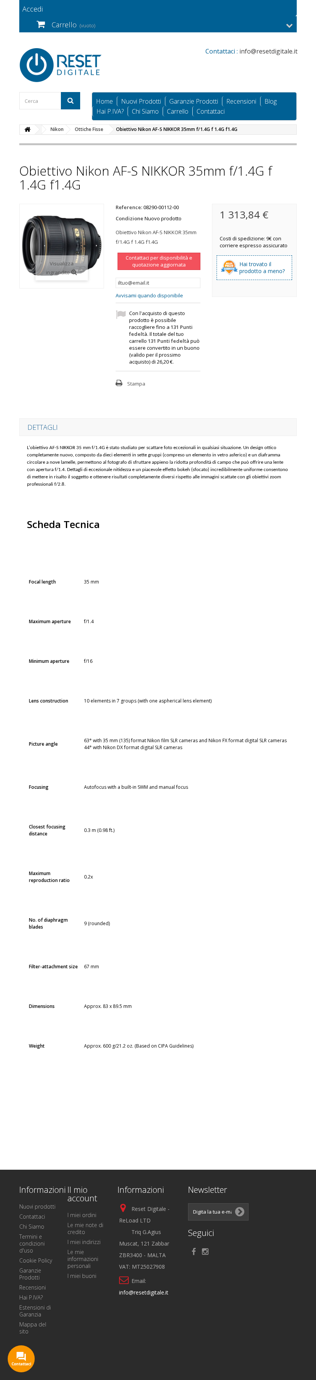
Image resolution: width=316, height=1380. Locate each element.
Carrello (177, 111)
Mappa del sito (32, 1328)
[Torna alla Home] (27, 129)
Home (104, 101)
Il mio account (82, 1194)
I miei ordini (81, 1215)
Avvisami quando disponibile (149, 295)
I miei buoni (81, 1275)
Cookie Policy (35, 1260)
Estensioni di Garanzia (35, 1311)
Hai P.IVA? (110, 111)
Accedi (32, 8)
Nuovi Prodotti (141, 101)
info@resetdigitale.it (143, 1292)
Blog (270, 101)
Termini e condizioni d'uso (32, 1243)
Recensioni (241, 101)
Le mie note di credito (85, 1228)
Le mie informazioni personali (82, 1258)
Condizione (129, 218)
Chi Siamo (145, 111)
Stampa (136, 383)
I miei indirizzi (84, 1242)
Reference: (129, 207)
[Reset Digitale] (61, 65)
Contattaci (211, 111)
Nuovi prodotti (37, 1206)
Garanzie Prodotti (193, 101)
